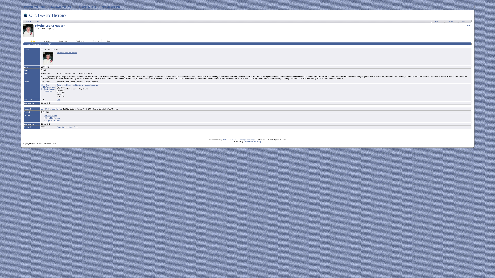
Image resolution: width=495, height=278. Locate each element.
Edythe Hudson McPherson (67, 53)
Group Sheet (61, 127)
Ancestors (47, 41)
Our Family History (47, 15)
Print (468, 25)
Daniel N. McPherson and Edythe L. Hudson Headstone (77, 85)
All (43, 44)
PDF (49, 44)
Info (463, 21)
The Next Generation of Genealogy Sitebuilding (238, 140)
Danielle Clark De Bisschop (252, 142)
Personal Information (31, 44)
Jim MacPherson (50, 116)
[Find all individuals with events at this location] (91, 73)
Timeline (96, 41)
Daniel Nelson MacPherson (51, 109)
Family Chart (73, 127)
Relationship (80, 41)
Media (451, 21)
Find (436, 21)
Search (28, 21)
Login (37, 21)
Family (109, 41)
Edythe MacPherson (52, 118)
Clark (58, 100)
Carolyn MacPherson (52, 120)
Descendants (63, 41)
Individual (32, 41)
